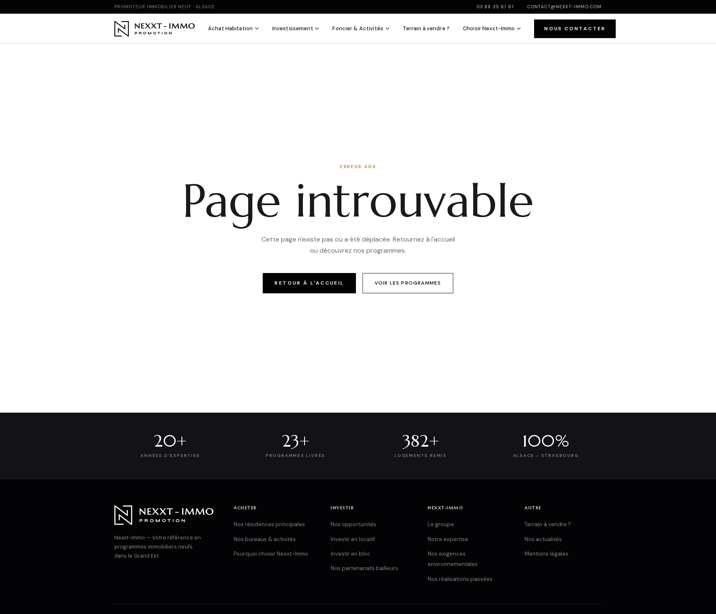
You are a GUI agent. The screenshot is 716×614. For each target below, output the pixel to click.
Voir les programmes (408, 283)
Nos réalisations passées (460, 579)
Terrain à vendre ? (426, 28)
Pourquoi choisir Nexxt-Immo (271, 553)
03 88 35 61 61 (495, 7)
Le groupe (441, 524)
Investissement (292, 28)
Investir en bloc (350, 553)
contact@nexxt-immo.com (564, 7)
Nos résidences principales (269, 524)
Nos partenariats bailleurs (364, 568)
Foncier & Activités (357, 28)
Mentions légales (546, 553)
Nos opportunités (353, 524)
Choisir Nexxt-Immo (489, 28)
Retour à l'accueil (309, 283)
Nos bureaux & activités (265, 539)
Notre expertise (448, 539)
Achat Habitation (230, 28)
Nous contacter (575, 28)
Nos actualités (543, 539)
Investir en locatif (353, 539)
